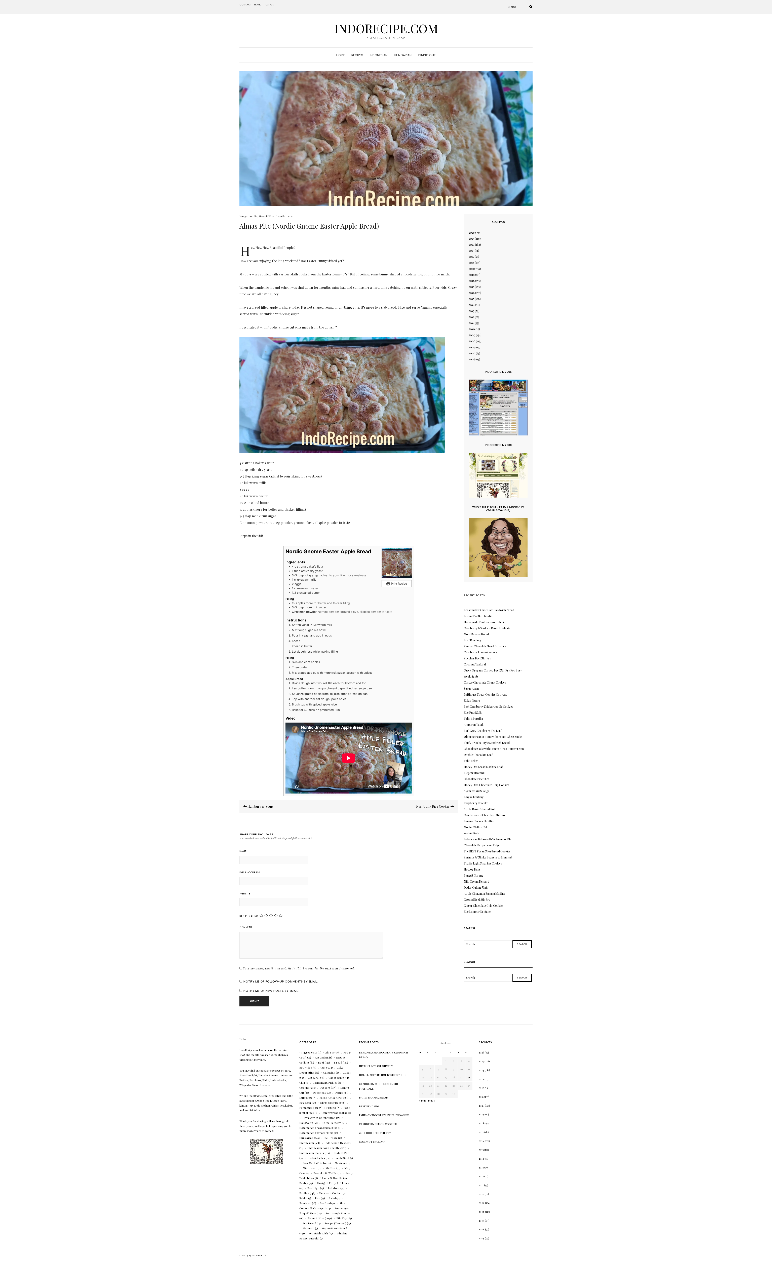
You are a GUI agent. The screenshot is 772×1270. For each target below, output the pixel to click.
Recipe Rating (248, 916)
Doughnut (319, 1092)
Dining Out (427, 55)
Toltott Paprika (473, 719)
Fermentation (308, 1107)
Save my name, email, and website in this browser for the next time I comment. (299, 968)
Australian (322, 1057)
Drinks (339, 1092)
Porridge (313, 1188)
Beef (321, 1062)
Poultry (304, 1193)
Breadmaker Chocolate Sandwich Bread (489, 610)
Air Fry (330, 1052)
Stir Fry (341, 1218)
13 (430, 1077)
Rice (317, 1198)
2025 (471, 238)
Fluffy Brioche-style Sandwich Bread (487, 743)
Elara (242, 1255)
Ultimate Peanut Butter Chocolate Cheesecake (493, 737)
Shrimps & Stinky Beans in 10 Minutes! (488, 857)
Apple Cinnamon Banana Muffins (484, 893)
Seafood (325, 1203)
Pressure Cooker (330, 1193)
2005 (472, 359)
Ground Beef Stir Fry (477, 899)
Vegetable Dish (318, 1233)
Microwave (310, 1168)
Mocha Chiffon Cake (476, 827)
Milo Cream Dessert (476, 881)
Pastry (303, 1183)
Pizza (345, 1183)
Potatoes (334, 1188)
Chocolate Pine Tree (476, 779)
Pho (319, 1183)
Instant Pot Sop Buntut (478, 616)
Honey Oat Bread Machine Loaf (483, 767)
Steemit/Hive (266, 216)
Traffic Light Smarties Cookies (483, 863)
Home (257, 4)
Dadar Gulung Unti (476, 887)
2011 (471, 323)
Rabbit (303, 1198)
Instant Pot (341, 1153)
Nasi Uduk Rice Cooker (433, 806)
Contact (245, 4)
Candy (347, 1072)
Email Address (249, 872)
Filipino (331, 1107)
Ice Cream (331, 1138)
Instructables (316, 1158)
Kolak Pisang (472, 700)
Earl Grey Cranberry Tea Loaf (483, 731)
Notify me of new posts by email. (271, 991)
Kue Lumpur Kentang (477, 912)
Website (244, 893)
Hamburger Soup (260, 806)
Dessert (325, 1087)
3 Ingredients (308, 1052)
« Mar (422, 1100)
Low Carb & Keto (314, 1163)
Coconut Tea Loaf (475, 664)
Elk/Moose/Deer (331, 1102)
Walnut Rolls (471, 833)
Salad (332, 1198)
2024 (471, 244)
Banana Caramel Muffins (479, 821)
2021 (471, 263)
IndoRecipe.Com (386, 28)
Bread (338, 1062)
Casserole (314, 1077)
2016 (472, 293)
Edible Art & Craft (331, 1097)
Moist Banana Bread (476, 634)
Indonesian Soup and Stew (324, 1148)
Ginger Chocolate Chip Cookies (483, 906)
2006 (472, 353)
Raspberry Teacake (476, 803)
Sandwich (305, 1203)
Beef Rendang (472, 640)
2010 (472, 329)
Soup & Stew (307, 1213)
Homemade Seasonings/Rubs (318, 1127)
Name (243, 851)
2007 (472, 347)
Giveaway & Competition (319, 1117)
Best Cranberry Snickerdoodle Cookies (488, 706)
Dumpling (305, 1097)
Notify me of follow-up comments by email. (280, 981)
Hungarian (403, 55)
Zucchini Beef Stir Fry (477, 658)
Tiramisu (308, 1228)
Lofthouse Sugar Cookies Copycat (485, 694)
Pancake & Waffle (325, 1173)
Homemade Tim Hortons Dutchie (484, 622)
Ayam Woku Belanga (476, 791)
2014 (471, 305)
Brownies (305, 1067)
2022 (471, 257)
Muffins (330, 1168)
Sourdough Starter (338, 1213)
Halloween (306, 1122)
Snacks (339, 1208)
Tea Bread (309, 1223)
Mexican (340, 1163)
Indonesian (379, 55)
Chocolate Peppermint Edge (482, 845)
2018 (472, 281)
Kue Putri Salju (473, 713)
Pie (255, 216)
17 (461, 1077)
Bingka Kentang (474, 797)
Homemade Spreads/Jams (316, 1132)
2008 (472, 341)
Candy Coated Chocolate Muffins (484, 815)
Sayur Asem (471, 688)
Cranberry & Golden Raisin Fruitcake (487, 628)
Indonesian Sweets (311, 1153)
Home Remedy (331, 1122)
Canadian (329, 1072)
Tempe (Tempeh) (335, 1223)
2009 (472, 335)
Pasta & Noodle (332, 1178)
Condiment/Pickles (325, 1082)
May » (431, 1100)
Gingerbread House (334, 1112)
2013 (471, 311)
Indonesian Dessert (337, 1143)
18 (469, 1077)
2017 (471, 287)
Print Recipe (398, 583)
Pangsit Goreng (473, 875)
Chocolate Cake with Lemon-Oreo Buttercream (494, 749)
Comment (245, 927)
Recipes (269, 4)
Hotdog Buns (472, 869)
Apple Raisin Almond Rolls (480, 809)
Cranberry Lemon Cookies (480, 652)
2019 (472, 275)
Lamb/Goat (342, 1158)
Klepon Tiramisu (474, 773)
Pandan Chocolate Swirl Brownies (485, 646)
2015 (471, 299)
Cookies (304, 1087)
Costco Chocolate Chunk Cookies (485, 682)
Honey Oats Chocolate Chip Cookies (486, 785)
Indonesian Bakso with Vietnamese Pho (488, 839)
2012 (471, 317)
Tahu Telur (471, 761)
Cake (323, 1067)
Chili (302, 1082)
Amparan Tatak (474, 725)
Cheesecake (336, 1077)
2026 (472, 232)
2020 (472, 269)
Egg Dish (305, 1102)
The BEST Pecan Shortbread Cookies (487, 851)
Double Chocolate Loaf (478, 755)
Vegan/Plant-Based (334, 1228)
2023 (471, 251)
